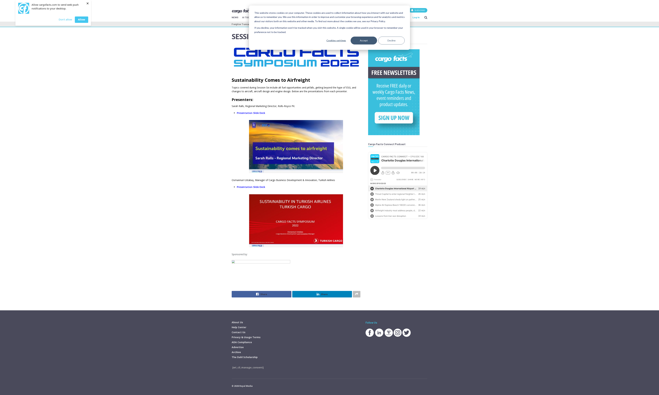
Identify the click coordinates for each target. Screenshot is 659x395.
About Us (237, 322)
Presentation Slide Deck (251, 113)
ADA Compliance (242, 342)
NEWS (235, 17)
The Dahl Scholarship (245, 357)
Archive (236, 352)
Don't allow (65, 19)
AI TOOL (246, 17)
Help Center (239, 327)
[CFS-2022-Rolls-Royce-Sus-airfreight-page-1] (296, 146)
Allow (81, 19)
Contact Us (238, 332)
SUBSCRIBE (419, 10)
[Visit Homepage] (243, 10)
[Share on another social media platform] (356, 294)
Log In (416, 17)
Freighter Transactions (244, 24)
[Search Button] (425, 17)
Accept (364, 40)
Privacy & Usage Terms (246, 337)
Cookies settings (336, 40)
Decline (392, 40)
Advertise (238, 347)
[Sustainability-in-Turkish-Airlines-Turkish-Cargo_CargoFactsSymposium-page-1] (296, 220)
